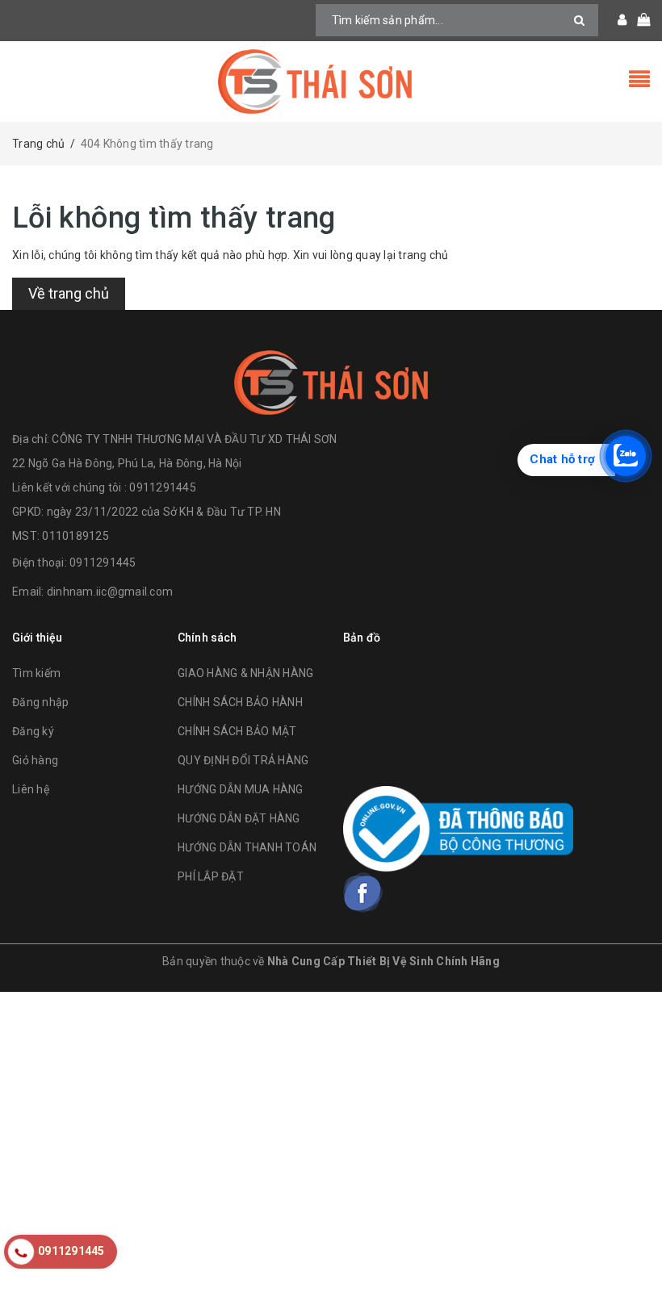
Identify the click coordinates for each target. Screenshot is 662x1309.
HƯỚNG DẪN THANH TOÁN (247, 847)
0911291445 (102, 562)
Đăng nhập (40, 702)
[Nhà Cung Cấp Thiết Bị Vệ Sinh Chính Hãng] (331, 81)
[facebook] (363, 892)
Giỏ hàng (35, 760)
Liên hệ (30, 789)
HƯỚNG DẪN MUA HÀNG (241, 789)
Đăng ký (33, 731)
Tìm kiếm (36, 673)
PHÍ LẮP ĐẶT (211, 876)
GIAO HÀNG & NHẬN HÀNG (245, 673)
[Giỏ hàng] (638, 20)
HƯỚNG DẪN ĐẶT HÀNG (239, 818)
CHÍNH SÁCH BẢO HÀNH (240, 702)
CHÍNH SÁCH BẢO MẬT (237, 731)
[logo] (331, 382)
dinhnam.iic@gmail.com (110, 591)
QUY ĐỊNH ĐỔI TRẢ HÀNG (243, 760)
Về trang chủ (68, 293)
